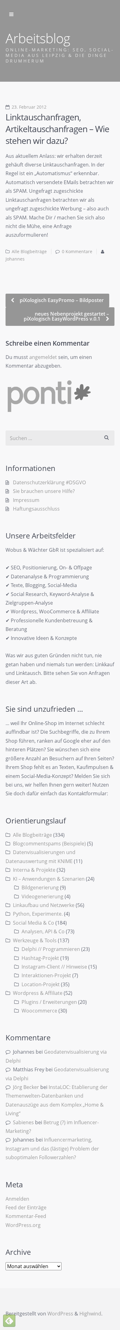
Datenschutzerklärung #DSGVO (49, 482)
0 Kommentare (77, 251)
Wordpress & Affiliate (37, 993)
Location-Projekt (41, 984)
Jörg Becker (26, 1087)
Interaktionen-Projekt (46, 975)
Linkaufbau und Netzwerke (43, 905)
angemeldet (43, 357)
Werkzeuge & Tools (35, 940)
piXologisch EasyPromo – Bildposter (61, 300)
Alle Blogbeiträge (29, 251)
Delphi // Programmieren (51, 949)
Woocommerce (39, 1010)
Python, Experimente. (38, 913)
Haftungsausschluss (36, 508)
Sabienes (23, 1122)
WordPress (60, 1313)
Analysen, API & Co (43, 931)
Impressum (26, 500)
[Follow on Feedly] (9, 1321)
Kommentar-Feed (26, 1216)
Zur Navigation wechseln (11, 14)
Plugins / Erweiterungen (49, 1002)
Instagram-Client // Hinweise (54, 966)
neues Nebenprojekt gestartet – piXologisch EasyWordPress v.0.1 (66, 316)
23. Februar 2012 (29, 107)
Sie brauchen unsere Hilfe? (44, 491)
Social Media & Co (33, 922)
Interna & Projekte (34, 869)
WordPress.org (23, 1225)
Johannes (15, 259)
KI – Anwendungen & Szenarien (49, 878)
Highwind (90, 1313)
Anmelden (17, 1198)
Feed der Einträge (26, 1207)
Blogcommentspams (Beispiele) (49, 843)
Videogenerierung (42, 896)
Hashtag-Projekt (40, 958)
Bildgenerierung (40, 887)
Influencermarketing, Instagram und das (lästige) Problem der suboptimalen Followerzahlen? (52, 1148)
